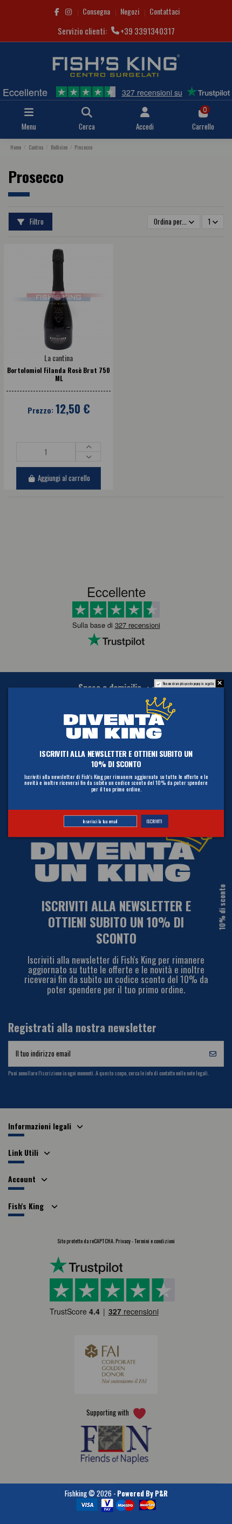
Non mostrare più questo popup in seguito (188, 683)
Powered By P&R (142, 1493)
